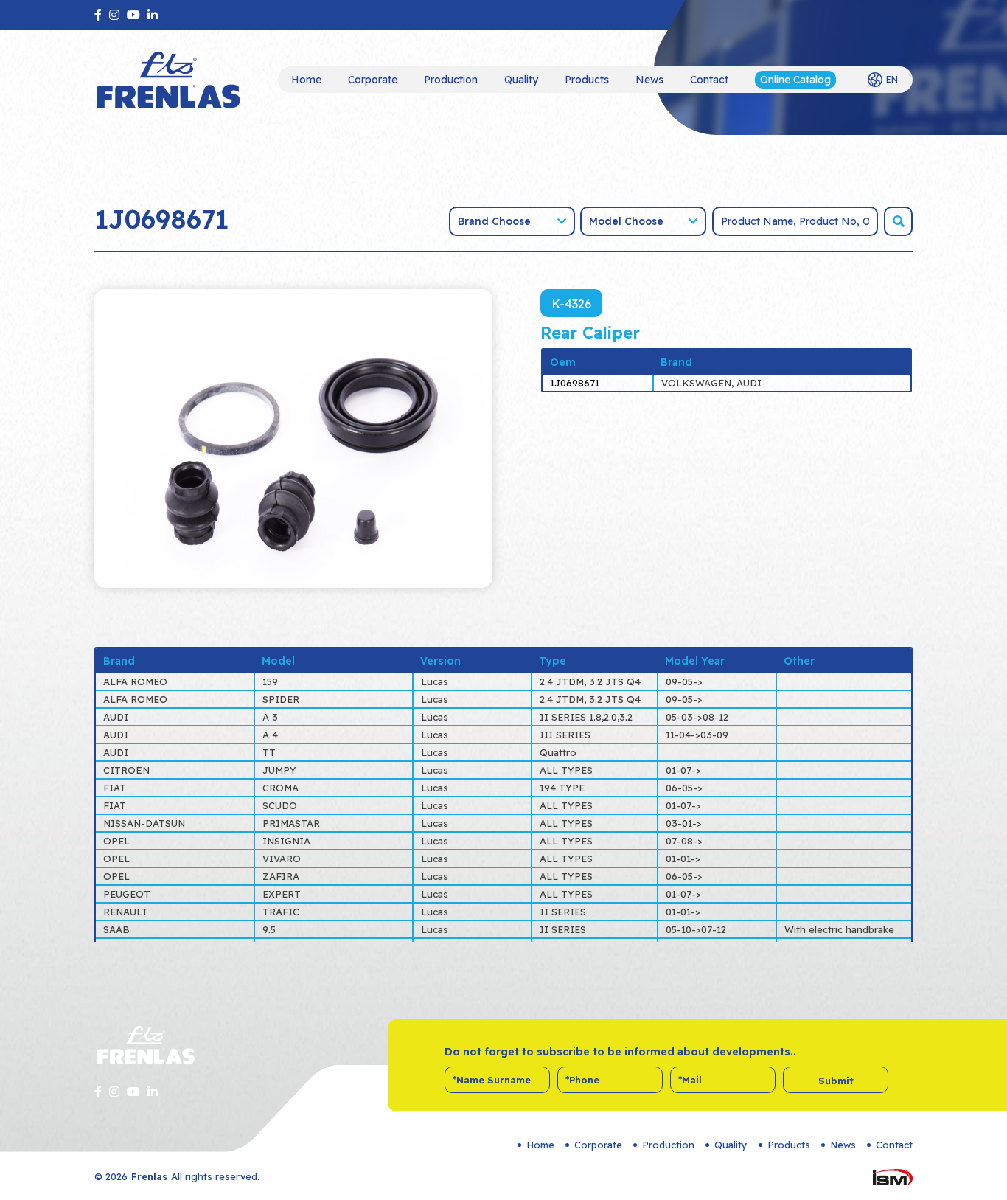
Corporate (372, 79)
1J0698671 (574, 383)
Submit (836, 1080)
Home (306, 79)
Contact (709, 79)
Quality (521, 79)
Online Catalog (795, 79)
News (649, 79)
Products (587, 79)
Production (451, 79)
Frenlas (149, 1176)
